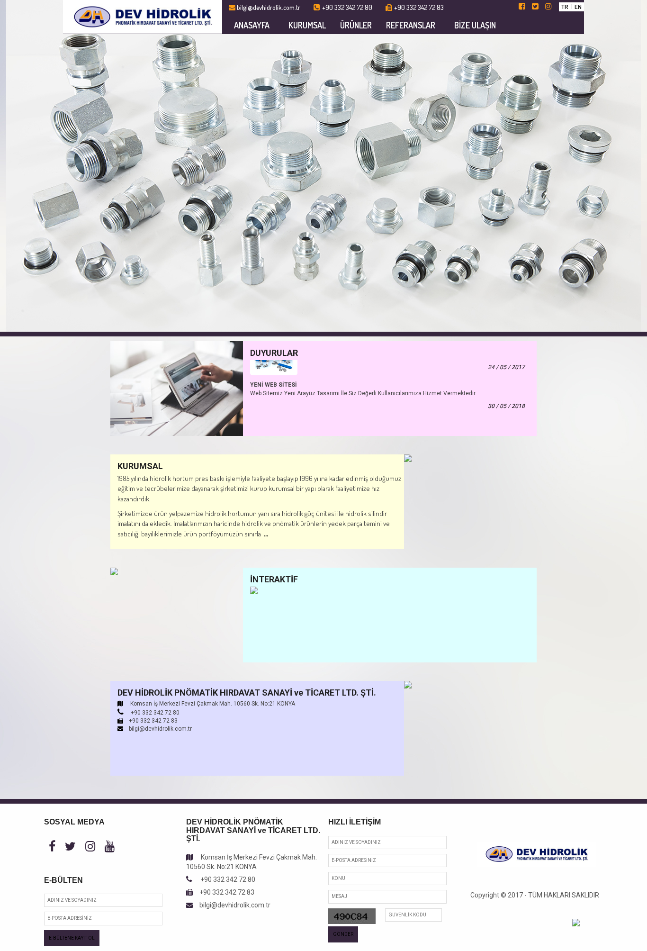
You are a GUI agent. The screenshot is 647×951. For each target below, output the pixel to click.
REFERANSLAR (410, 25)
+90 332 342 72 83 (223, 892)
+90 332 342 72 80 (223, 879)
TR (564, 6)
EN (578, 6)
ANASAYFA (252, 25)
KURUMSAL (307, 25)
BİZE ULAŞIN (475, 25)
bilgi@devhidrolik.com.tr (231, 905)
